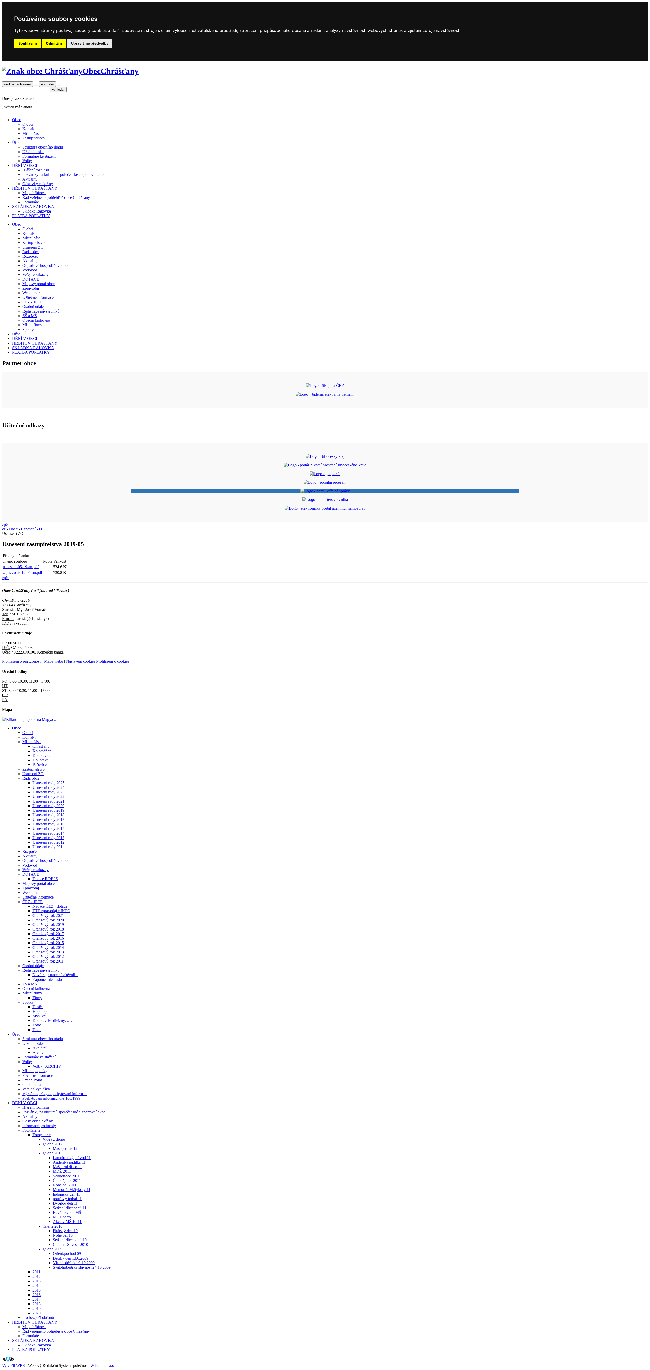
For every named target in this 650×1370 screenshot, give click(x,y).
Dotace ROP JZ (45, 879)
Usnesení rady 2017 (48, 819)
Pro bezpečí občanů (38, 1317)
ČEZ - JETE (32, 302)
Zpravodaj (30, 288)
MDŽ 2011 (62, 1171)
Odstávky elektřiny (37, 184)
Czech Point (32, 1080)
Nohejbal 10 (63, 1235)
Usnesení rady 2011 (48, 847)
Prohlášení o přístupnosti (21, 661)
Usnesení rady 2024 (48, 787)
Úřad (16, 142)
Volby (27, 161)
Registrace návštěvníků (40, 311)
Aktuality (29, 179)
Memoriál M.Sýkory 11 (71, 1189)
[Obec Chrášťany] (42, 71)
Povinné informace (37, 1075)
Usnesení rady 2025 (48, 783)
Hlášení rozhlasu (35, 170)
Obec (16, 120)
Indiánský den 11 (66, 1194)
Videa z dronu (54, 1139)
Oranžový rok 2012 (48, 956)
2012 (36, 1276)
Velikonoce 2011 (66, 1176)
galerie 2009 (52, 1249)
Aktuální (39, 1048)
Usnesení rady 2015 (48, 828)
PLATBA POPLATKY (31, 216)
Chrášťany (41, 746)
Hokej (37, 1030)
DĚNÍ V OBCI (24, 165)
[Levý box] (325, 456)
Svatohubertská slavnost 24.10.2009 (82, 1267)
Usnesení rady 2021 (48, 801)
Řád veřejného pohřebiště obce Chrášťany (56, 197)
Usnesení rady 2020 (48, 806)
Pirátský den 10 (65, 1231)
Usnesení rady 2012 (48, 842)
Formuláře (30, 202)
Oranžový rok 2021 (48, 915)
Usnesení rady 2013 (48, 838)
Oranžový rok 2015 (48, 943)
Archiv (38, 1052)
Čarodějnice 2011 (67, 1180)
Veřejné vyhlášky (36, 1089)
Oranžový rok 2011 (48, 961)
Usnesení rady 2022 (48, 796)
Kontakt (28, 129)
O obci (27, 124)
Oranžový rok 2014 (48, 947)
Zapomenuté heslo (47, 979)
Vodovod (29, 270)
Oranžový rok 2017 (48, 934)
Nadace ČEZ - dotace (49, 906)
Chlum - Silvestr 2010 (70, 1244)
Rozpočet (30, 256)
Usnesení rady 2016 (48, 824)
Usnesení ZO (33, 247)
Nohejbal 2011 (64, 1185)
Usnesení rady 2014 (48, 833)
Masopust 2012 (65, 1148)
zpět (5, 524)
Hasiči (37, 1007)
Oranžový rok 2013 (48, 952)
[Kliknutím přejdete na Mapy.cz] (29, 719)
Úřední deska (33, 152)
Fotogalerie (31, 1130)
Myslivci (39, 1016)
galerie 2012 (52, 1144)
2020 (36, 1313)
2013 (36, 1281)
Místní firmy (32, 325)
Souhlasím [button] (27, 43)
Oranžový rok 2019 (48, 924)
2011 (36, 1272)
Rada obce (30, 252)
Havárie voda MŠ (67, 1212)
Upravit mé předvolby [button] (89, 43)
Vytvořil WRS (13, 1365)
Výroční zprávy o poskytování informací (54, 1093)
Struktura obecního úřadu (42, 147)
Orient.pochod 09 (67, 1253)
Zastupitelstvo (33, 138)
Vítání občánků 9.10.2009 (74, 1263)
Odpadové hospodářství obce (45, 265)
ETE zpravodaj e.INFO (51, 911)
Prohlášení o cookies (112, 661)
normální (47, 84)
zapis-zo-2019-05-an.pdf (22, 572)
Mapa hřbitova (34, 193)
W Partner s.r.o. (102, 1365)
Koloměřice (41, 751)
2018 (36, 1304)
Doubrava (40, 760)
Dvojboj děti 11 (65, 1203)
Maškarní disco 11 (67, 1167)
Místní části (31, 133)
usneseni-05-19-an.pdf (21, 567)
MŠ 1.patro (62, 1217)
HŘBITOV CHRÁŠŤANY (34, 188)
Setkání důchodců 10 (70, 1240)
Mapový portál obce (38, 284)
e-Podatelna (31, 1084)
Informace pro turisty (39, 1125)
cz (4, 529)
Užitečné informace (38, 297)
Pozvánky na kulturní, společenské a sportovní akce (63, 174)
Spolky (28, 329)
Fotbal (37, 1025)
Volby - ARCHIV (46, 1066)
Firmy (37, 998)
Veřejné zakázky (35, 274)
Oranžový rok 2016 (48, 938)
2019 (36, 1308)
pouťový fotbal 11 (67, 1199)
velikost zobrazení (17, 84)
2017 (36, 1299)
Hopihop (39, 1011)
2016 (36, 1295)
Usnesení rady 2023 (48, 792)
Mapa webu (53, 661)
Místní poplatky (34, 1071)
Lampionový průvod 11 (72, 1157)
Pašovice (39, 764)
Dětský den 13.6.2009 (70, 1258)
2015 (36, 1290)
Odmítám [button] (54, 43)
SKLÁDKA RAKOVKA (33, 206)
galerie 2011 (52, 1153)
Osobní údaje (33, 306)
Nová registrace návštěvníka (55, 975)
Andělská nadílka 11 (69, 1162)
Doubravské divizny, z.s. (52, 1020)
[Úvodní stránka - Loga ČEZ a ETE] (325, 385)
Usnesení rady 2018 (48, 815)
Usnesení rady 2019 (48, 810)
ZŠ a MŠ (29, 316)
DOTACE (30, 279)
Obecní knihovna (36, 320)
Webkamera (31, 293)
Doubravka (41, 755)
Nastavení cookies (80, 661)
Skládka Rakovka (36, 211)
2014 (36, 1285)
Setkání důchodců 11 (69, 1208)
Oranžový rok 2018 (48, 929)
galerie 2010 (52, 1226)
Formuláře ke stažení (39, 156)
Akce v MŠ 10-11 (67, 1221)
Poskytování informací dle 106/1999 (51, 1098)
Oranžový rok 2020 (48, 920)
